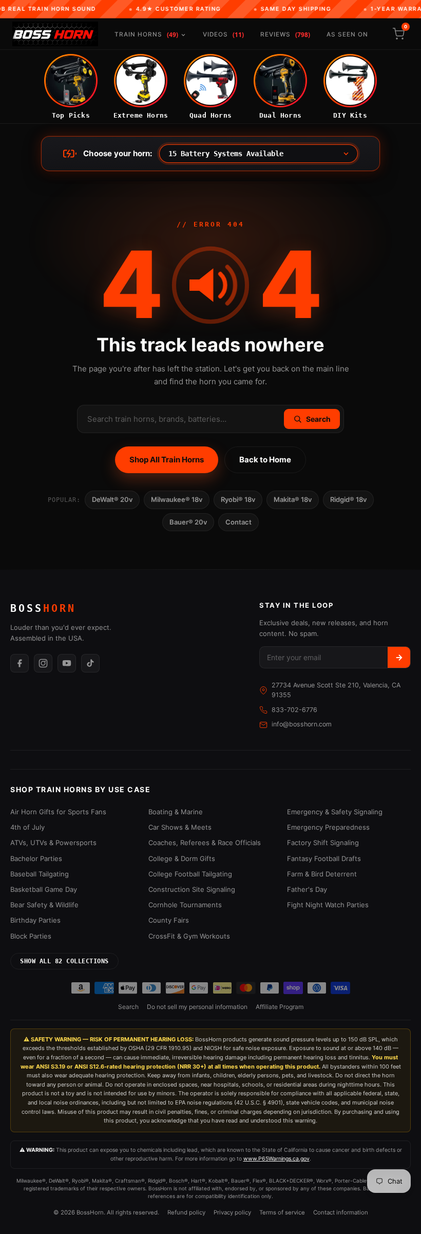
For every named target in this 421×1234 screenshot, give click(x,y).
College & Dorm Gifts (181, 858)
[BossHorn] (55, 34)
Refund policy (186, 1212)
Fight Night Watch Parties (328, 905)
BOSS (43, 608)
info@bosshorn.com (302, 724)
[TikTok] (90, 663)
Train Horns (146, 34)
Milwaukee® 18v (176, 499)
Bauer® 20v (188, 522)
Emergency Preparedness (328, 827)
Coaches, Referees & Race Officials (204, 842)
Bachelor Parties (36, 858)
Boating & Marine (175, 812)
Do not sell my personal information (197, 1007)
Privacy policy (232, 1212)
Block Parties (30, 936)
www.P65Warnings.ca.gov (276, 1158)
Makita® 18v (293, 499)
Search (128, 1007)
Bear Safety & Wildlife (44, 905)
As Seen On (347, 34)
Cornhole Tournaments (185, 905)
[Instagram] (43, 663)
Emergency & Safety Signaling (334, 812)
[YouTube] (67, 663)
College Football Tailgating (190, 874)
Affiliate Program (279, 1007)
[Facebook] (19, 663)
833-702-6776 (294, 710)
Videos (223, 34)
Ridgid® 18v (348, 499)
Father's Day (307, 889)
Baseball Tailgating (39, 874)
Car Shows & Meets (180, 827)
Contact (238, 522)
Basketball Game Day (43, 889)
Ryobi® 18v (238, 499)
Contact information (340, 1212)
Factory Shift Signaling (323, 842)
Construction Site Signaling (191, 889)
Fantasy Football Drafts (324, 858)
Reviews (285, 34)
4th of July (27, 827)
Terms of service (282, 1212)
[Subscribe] (399, 657)
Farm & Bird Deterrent (322, 874)
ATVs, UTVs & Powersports (53, 842)
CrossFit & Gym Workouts (189, 936)
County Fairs (168, 920)
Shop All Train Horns (166, 459)
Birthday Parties (35, 920)
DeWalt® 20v (112, 499)
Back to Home (265, 459)
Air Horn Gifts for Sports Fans (58, 812)
